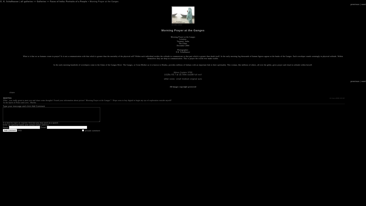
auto (200, 79)
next (363, 4)
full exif (198, 75)
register (24, 123)
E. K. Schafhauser (9, 1)
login (15, 123)
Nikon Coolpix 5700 (183, 72)
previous (355, 4)
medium (185, 79)
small (178, 79)
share (12, 92)
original (193, 79)
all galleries (27, 1)
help (20, 130)
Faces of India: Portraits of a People (68, 1)
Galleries (41, 1)
